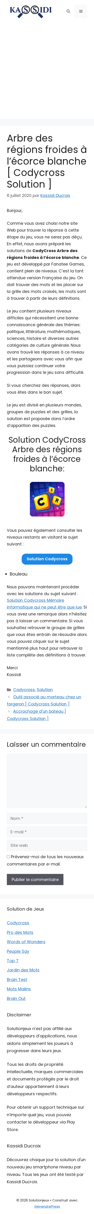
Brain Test (17, 979)
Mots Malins (19, 989)
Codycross (24, 689)
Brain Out (16, 998)
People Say (18, 951)
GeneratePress (47, 1206)
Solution (45, 689)
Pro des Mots (20, 932)
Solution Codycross (47, 559)
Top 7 (12, 960)
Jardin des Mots (23, 970)
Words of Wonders (26, 942)
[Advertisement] (47, 72)
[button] (68, 11)
